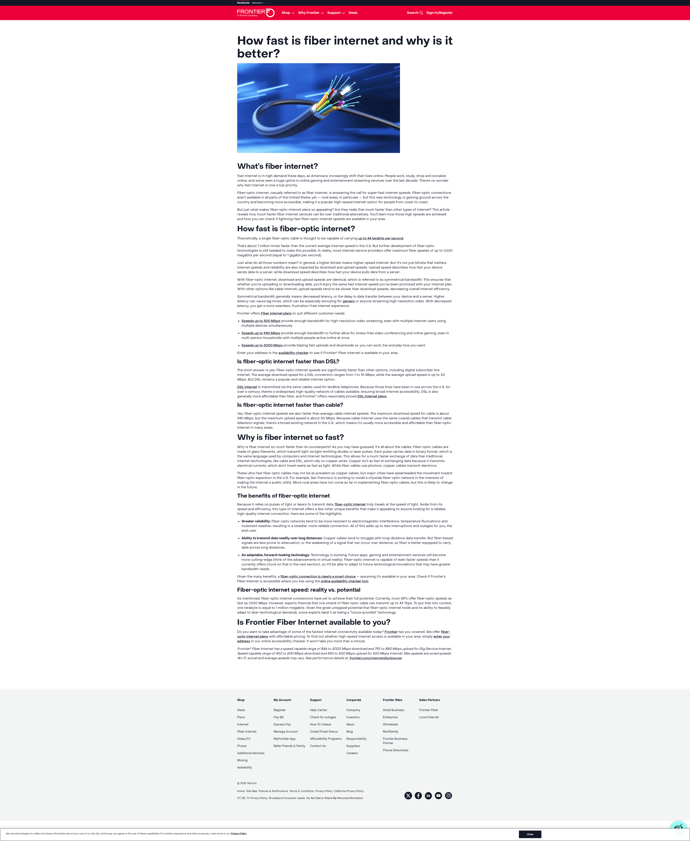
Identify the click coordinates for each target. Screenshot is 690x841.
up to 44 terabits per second (380, 238)
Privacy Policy (239, 833)
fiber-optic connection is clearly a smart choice (318, 577)
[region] (345, 834)
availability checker (294, 353)
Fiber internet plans (276, 313)
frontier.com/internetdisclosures (375, 658)
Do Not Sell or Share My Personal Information (335, 798)
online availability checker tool (344, 581)
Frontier (391, 632)
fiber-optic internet (350, 504)
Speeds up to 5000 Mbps (262, 345)
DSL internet (247, 387)
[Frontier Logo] (256, 13)
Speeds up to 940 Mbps (261, 333)
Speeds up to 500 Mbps (261, 321)
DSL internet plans (372, 396)
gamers (349, 301)
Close (530, 834)
